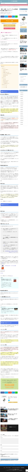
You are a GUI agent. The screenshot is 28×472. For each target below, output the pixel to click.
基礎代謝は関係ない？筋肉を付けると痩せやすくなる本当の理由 (23, 70)
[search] (26, 11)
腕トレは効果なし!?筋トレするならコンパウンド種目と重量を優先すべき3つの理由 (23, 42)
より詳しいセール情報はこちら (10, 28)
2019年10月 (21, 120)
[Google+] (10, 16)
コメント (2, 437)
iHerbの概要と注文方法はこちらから (9, 25)
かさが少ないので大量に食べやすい (6, 73)
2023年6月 (21, 98)
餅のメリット (3, 68)
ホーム (4, 467)
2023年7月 (21, 96)
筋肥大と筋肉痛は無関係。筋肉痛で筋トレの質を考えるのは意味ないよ (13, 409)
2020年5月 (21, 109)
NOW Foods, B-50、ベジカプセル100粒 (10, 265)
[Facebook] (2, 16)
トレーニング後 (4, 87)
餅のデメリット (3, 77)
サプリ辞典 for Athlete (14, 1)
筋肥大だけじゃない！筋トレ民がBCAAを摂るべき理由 (12, 414)
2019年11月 (21, 118)
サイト (1, 450)
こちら (12, 275)
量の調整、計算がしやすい (5, 72)
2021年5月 (21, 107)
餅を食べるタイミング (4, 84)
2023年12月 (21, 94)
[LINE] (16, 16)
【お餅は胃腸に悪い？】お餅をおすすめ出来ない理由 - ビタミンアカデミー (7, 309)
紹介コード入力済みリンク (9, 384)
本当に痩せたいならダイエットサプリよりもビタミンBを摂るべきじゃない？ (6, 280)
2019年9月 (21, 122)
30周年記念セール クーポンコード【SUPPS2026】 (9, 23)
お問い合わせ (22, 467)
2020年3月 (21, 111)
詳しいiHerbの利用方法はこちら (9, 387)
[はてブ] (13, 16)
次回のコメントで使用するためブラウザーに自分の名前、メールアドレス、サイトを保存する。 (9, 454)
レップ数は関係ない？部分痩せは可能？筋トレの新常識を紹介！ (13, 419)
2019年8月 (21, 124)
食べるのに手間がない (5, 69)
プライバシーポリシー (8, 467)
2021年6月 (21, 105)
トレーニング (11, 12)
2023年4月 (21, 100)
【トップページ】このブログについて (23, 77)
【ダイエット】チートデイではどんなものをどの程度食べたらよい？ (23, 61)
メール (1, 447)
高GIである (4, 76)
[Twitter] (6, 16)
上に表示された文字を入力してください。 (5, 456)
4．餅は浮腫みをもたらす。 (6, 83)
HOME (1, 6)
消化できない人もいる (5, 80)
